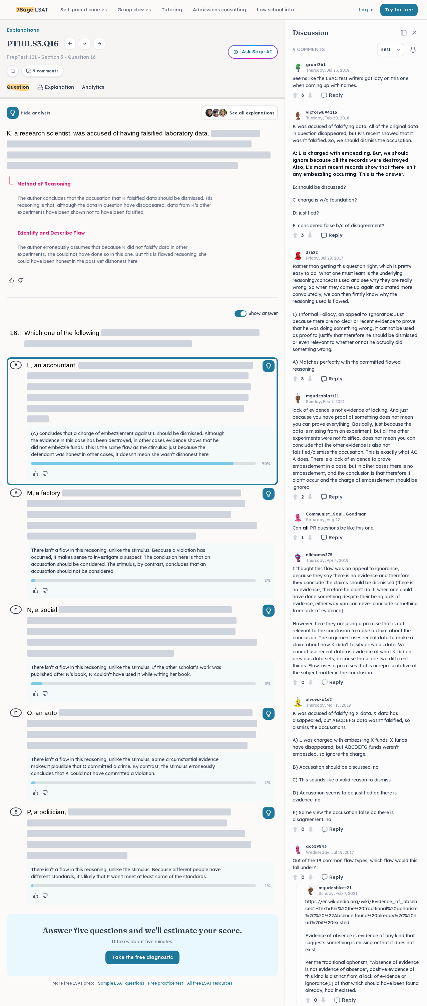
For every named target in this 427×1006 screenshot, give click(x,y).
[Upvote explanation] (11, 280)
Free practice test (165, 983)
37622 (312, 252)
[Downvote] (310, 95)
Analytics (93, 87)
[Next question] (99, 44)
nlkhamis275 (319, 554)
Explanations (23, 30)
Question (18, 87)
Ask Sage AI (257, 52)
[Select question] (85, 44)
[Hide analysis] (13, 113)
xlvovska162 (319, 699)
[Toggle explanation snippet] (269, 366)
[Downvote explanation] (20, 280)
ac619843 (316, 846)
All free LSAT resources (209, 983)
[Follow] (413, 49)
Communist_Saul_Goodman (336, 514)
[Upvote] (295, 95)
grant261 (316, 64)
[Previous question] (70, 44)
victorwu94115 (321, 112)
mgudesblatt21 (322, 395)
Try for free (399, 10)
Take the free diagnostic (142, 957)
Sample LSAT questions (121, 983)
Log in (366, 10)
